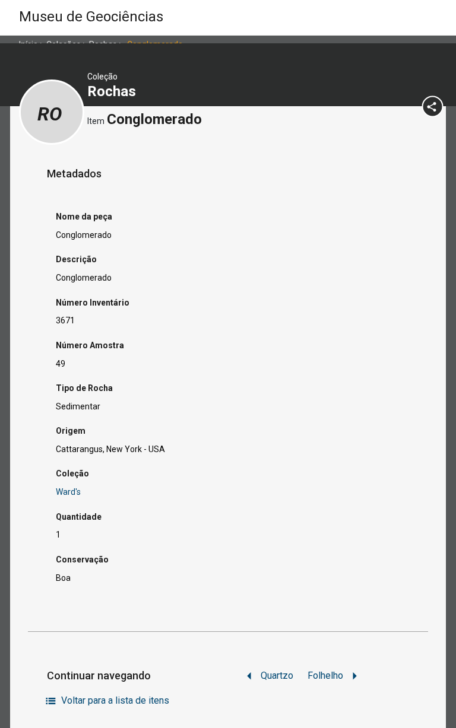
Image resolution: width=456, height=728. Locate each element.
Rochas (113, 91)
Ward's (68, 492)
